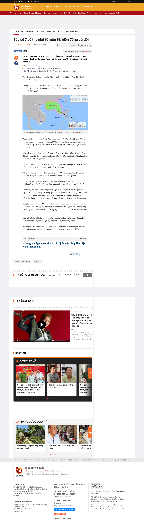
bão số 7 (38, 261)
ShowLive (36, 1)
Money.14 (55, 13)
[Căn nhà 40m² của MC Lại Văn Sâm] (62, 434)
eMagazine (19, 1)
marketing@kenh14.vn (63, 496)
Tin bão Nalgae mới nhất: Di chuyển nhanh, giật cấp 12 (42, 68)
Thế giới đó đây (87, 460)
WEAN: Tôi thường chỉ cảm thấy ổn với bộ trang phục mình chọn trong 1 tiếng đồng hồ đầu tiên (81, 320)
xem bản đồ (18, 495)
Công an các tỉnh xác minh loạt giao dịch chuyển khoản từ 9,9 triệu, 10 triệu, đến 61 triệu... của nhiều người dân (30, 388)
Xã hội (74, 13)
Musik (25, 13)
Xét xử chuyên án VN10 (53, 6)
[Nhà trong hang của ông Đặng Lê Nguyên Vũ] (30, 434)
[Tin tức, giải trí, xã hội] (25, 7)
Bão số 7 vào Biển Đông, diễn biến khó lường (39, 66)
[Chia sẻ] (16, 63)
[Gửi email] (25, 51)
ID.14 (27, 1)
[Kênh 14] (19, 472)
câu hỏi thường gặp (35, 471)
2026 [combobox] (77, 274)
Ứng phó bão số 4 (73, 6)
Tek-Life (104, 460)
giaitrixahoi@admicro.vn (64, 506)
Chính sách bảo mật (63, 518)
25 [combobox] (59, 274)
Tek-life (89, 13)
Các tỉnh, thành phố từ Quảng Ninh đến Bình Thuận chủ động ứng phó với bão (49, 71)
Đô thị (60, 32)
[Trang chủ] (16, 58)
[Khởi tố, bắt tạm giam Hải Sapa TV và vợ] (61, 373)
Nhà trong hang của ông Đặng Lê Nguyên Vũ (30, 447)
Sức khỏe (81, 13)
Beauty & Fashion (35, 13)
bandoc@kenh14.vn (53, 471)
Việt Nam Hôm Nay (73, 32)
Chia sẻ (18, 51)
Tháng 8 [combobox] (67, 274)
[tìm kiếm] (129, 1)
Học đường (98, 13)
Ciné (20, 13)
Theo (55, 239)
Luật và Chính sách (29, 32)
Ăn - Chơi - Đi (65, 13)
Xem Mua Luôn (109, 13)
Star (15, 13)
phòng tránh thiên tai (23, 261)
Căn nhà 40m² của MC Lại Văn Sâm (61, 447)
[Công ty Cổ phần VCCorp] (97, 486)
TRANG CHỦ (10, 13)
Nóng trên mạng (47, 32)
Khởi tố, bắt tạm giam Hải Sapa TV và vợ (61, 386)
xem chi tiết (60, 514)
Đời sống (47, 13)
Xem (87, 275)
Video (118, 13)
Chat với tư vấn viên (65, 509)
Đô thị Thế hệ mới (91, 6)
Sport (44, 460)
